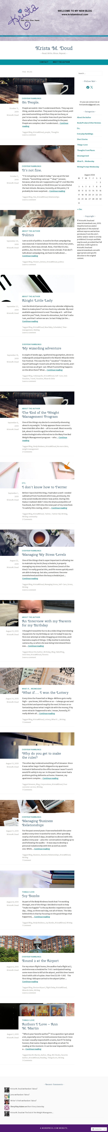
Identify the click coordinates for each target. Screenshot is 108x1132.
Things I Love (28, 892)
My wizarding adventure (41, 348)
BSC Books (56, 1055)
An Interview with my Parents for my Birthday (46, 623)
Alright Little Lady (37, 300)
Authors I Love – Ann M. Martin (40, 1026)
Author (43, 1055)
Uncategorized (83, 156)
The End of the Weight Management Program (40, 414)
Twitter (48, 514)
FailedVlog (60, 652)
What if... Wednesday (31, 689)
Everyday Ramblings (31, 98)
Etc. (24, 483)
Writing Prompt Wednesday (88, 167)
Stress (69, 584)
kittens (43, 262)
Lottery (48, 719)
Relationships (54, 197)
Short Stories (82, 139)
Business (36, 855)
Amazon (32, 784)
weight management (30, 449)
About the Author (31, 231)
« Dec (79, 209)
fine (34, 197)
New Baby (48, 327)
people (47, 132)
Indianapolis (38, 376)
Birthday (47, 652)
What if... (55, 719)
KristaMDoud (38, 132)
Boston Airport (39, 987)
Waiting (37, 330)
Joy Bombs (30, 896)
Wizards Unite (49, 379)
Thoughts (55, 132)
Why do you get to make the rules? (41, 755)
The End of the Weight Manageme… (39, 1112)
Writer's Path (15, 1101)
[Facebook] (88, 87)
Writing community (29, 517)
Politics (28, 235)
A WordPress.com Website (53, 1128)
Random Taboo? (31, 1089)
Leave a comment (29, 135)
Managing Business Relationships (37, 823)
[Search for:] (89, 73)
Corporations (45, 784)
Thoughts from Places (86, 150)
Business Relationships (50, 855)
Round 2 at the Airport (40, 960)
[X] (91, 87)
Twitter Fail (56, 514)
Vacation (39, 379)
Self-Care (59, 376)
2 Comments (27, 452)
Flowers (36, 262)
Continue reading (57, 191)
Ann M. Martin (34, 1055)
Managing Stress (51, 584)
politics (61, 262)
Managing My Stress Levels (44, 554)
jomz (12, 1095)
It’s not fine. (32, 170)
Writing (64, 514)
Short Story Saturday (35, 1106)
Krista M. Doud (54, 48)
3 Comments (27, 790)
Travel (32, 379)
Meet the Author (61, 62)
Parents (45, 655)
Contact (44, 62)
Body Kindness (39, 446)
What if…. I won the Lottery (45, 692)
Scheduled (57, 327)
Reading (43, 1058)
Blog (30, 132)
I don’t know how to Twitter (44, 487)
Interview (26, 655)
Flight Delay (50, 987)
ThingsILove (52, 1058)
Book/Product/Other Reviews (89, 123)
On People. (30, 102)
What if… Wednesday (85, 161)
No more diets (62, 446)
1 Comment (26, 722)
